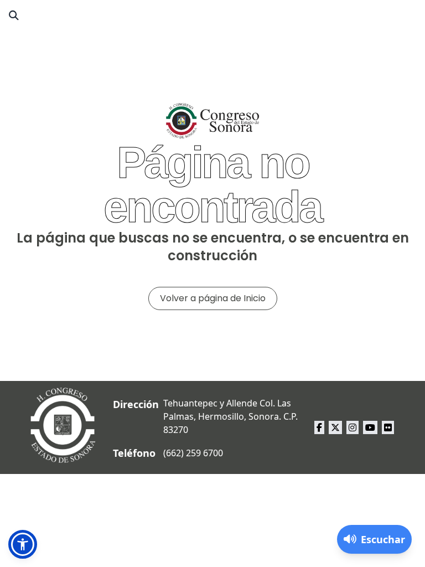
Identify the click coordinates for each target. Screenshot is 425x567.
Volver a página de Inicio (213, 298)
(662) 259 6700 (193, 453)
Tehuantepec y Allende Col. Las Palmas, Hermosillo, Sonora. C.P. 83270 (230, 416)
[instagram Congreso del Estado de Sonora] (352, 427)
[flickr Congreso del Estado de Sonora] (388, 427)
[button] (22, 544)
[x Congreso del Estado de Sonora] (335, 427)
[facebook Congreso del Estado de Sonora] (319, 427)
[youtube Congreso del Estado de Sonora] (370, 427)
